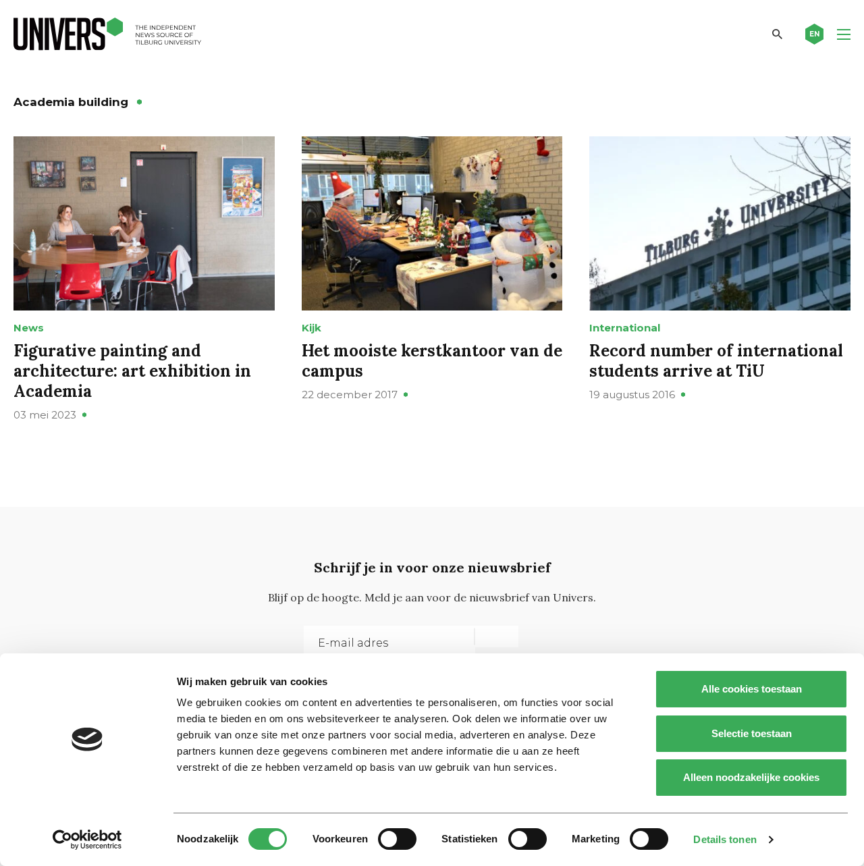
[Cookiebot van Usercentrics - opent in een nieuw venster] (87, 840)
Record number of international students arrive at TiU (716, 360)
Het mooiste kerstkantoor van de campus (432, 360)
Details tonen (724, 839)
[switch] (397, 839)
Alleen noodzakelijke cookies (751, 777)
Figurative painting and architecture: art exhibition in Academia (132, 371)
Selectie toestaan (751, 733)
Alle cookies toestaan (751, 689)
